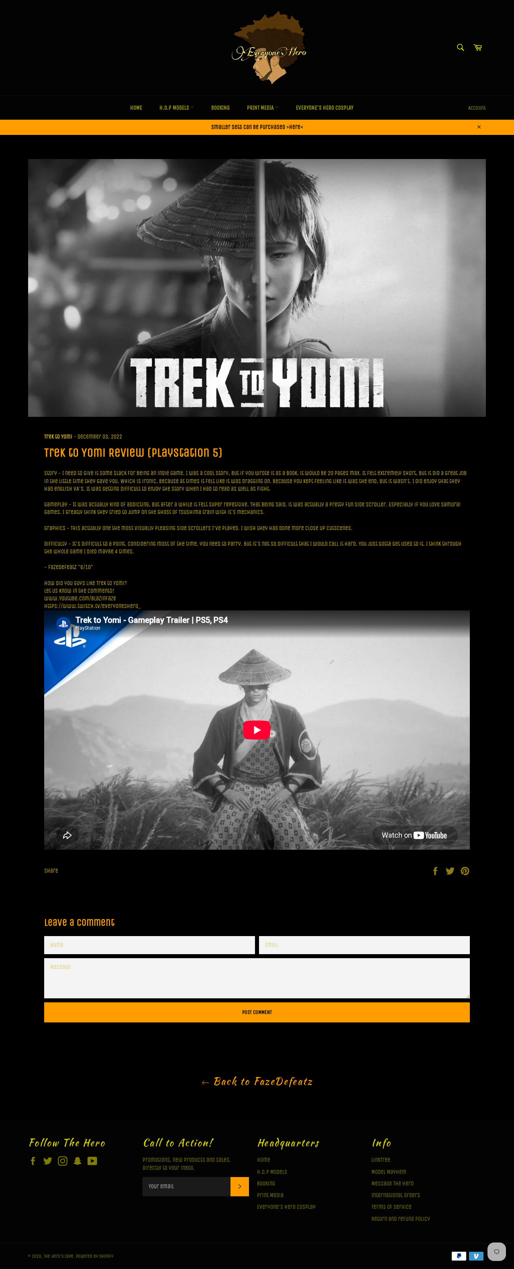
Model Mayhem (388, 1172)
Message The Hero (392, 1183)
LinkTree (380, 1160)
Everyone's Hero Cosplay (324, 107)
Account (477, 108)
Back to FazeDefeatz (261, 1081)
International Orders (395, 1195)
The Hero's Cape (58, 1256)
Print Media (261, 107)
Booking (220, 107)
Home (136, 107)
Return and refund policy (400, 1219)
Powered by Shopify (94, 1256)
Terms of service (391, 1207)
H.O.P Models (174, 107)
